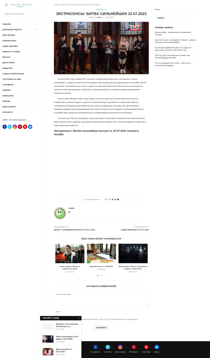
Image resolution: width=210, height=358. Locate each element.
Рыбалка (6, 24)
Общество (7, 68)
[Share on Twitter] (112, 200)
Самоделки (7, 85)
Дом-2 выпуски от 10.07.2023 (64, 350)
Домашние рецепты (12, 30)
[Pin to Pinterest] (115, 200)
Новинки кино (9, 41)
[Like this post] (107, 200)
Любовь (6, 101)
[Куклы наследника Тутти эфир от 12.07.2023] (48, 339)
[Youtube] (25, 127)
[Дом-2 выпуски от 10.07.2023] (48, 351)
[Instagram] (15, 127)
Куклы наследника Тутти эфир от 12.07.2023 (67, 337)
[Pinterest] (20, 127)
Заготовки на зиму (11, 79)
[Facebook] (4, 127)
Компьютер (8, 96)
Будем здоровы (10, 46)
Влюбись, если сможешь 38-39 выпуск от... (67, 325)
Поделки (6, 90)
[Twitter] (10, 127)
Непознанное (9, 107)
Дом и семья (8, 63)
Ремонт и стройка (11, 52)
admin (99, 17)
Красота (6, 57)
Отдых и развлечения (13, 74)
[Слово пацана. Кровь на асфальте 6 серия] (69, 253)
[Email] (30, 127)
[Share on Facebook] (109, 200)
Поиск (157, 9)
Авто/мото (7, 112)
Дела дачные (8, 35)
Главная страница (60, 5)
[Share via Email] (118, 200)
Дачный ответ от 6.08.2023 (101, 266)
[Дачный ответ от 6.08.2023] (101, 253)
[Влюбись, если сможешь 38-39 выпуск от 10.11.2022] (48, 326)
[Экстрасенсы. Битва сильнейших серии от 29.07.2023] (133, 253)
